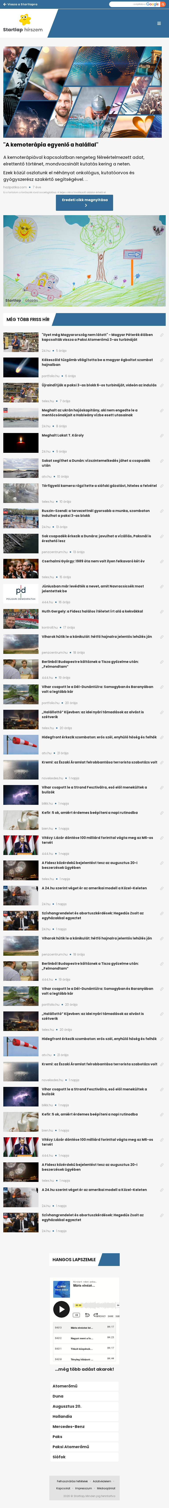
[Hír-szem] (25, 23)
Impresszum (83, 1488)
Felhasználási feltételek (72, 1481)
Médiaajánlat (106, 1488)
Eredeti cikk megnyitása (85, 199)
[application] (84, 260)
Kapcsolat (63, 1488)
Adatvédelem (102, 1481)
